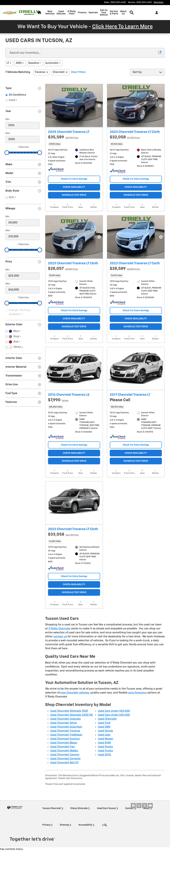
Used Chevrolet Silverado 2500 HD (71, 715)
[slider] (6, 152)
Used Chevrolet (107, 719)
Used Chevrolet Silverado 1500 (69, 711)
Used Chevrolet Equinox (65, 739)
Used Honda (105, 731)
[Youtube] (150, 805)
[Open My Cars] (155, 12)
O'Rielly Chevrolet (59, 628)
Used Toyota (105, 747)
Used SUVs (104, 755)
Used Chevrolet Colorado (65, 719)
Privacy (46, 825)
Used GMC (104, 727)
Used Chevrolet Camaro (64, 755)
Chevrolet (59, 72)
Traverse (40, 72)
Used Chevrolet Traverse (65, 731)
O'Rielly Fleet (72, 12)
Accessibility (85, 825)
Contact (129, 808)
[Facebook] (133, 805)
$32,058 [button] (125, 137)
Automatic (52, 63)
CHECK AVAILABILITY (74, 187)
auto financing (137, 693)
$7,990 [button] (58, 400)
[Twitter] (144, 805)
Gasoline (34, 63)
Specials (93, 12)
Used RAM (104, 743)
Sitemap (64, 825)
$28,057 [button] (63, 269)
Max (7, 133)
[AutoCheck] (56, 169)
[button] (74, 144)
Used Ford (104, 723)
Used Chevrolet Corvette (65, 758)
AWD (20, 63)
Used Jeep (104, 735)
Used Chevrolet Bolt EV (64, 762)
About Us (123, 12)
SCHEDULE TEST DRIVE (74, 195)
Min (7, 119)
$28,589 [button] (125, 269)
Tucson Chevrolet (51, 808)
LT (9, 63)
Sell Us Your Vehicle (104, 12)
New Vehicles (49, 12)
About (146, 808)
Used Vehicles (61, 12)
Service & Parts (114, 12)
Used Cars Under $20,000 (114, 711)
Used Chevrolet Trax (62, 747)
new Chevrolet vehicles (74, 693)
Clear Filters (78, 72)
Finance (82, 12)
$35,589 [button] (63, 137)
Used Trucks (105, 751)
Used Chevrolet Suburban (66, 727)
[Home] (9, 12)
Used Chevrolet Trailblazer (66, 735)
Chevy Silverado (79, 808)
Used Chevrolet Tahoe (63, 723)
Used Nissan (105, 739)
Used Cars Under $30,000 (114, 715)
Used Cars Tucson (106, 808)
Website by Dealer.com (14, 807)
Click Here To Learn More (122, 26)
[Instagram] (138, 805)
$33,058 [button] (63, 534)
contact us (60, 636)
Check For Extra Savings (74, 179)
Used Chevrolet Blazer (63, 743)
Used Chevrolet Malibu (64, 751)
